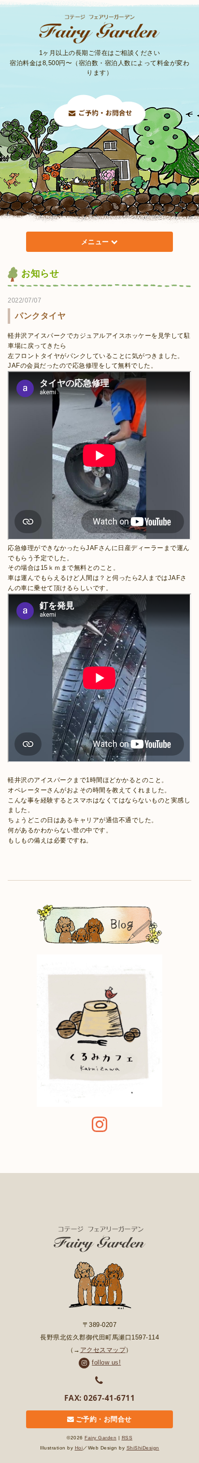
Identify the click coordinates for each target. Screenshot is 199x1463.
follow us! (106, 1362)
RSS (127, 1437)
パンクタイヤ (40, 315)
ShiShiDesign (143, 1447)
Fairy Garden (100, 1437)
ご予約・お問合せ (104, 1419)
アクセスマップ (103, 1349)
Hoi (79, 1447)
